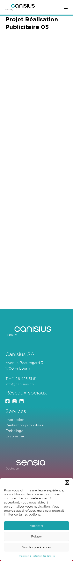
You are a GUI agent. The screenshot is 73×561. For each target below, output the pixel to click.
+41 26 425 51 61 (22, 378)
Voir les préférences (36, 547)
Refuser (36, 536)
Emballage (14, 431)
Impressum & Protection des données (36, 556)
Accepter (36, 525)
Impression (14, 419)
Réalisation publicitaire (24, 425)
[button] (67, 482)
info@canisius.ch (19, 384)
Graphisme (14, 436)
